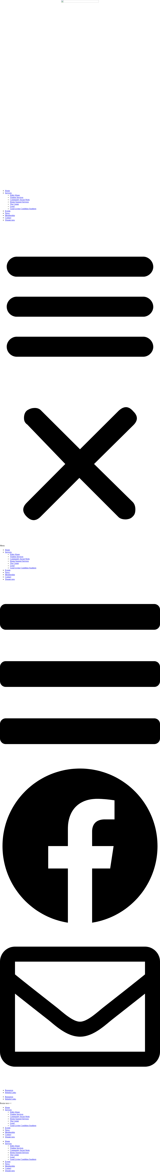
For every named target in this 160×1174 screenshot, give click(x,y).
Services (8, 193)
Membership (10, 215)
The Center (14, 204)
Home (7, 191)
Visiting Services (16, 197)
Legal (12, 206)
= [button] (11, 1103)
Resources (9, 1090)
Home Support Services (19, 202)
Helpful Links (10, 1092)
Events (7, 211)
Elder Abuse (15, 195)
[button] (80, 385)
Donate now (10, 220)
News (7, 213)
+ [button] (9, 1103)
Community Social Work (20, 200)
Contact (8, 218)
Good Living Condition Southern (23, 209)
